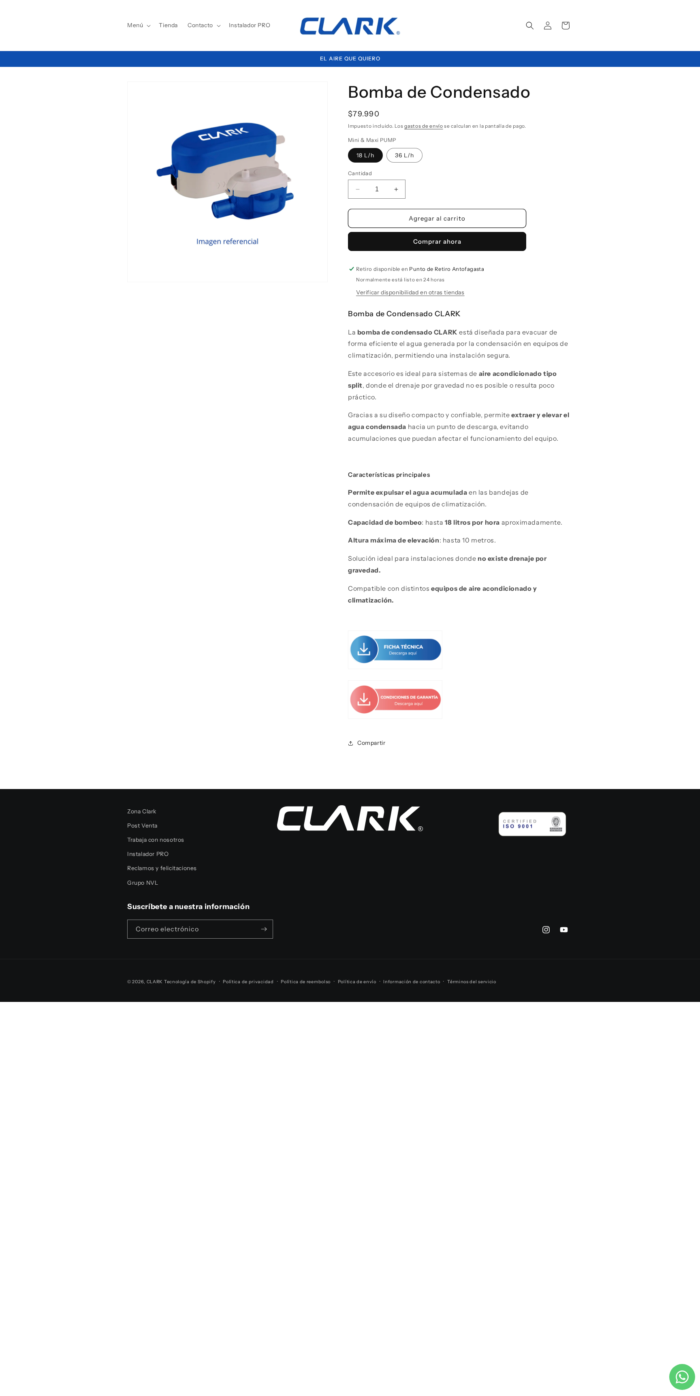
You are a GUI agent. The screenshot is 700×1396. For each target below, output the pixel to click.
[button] (138, 25)
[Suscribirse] (264, 929)
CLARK (155, 981)
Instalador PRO (148, 854)
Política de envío (357, 981)
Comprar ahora (437, 241)
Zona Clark (141, 811)
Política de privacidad (248, 981)
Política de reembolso (306, 981)
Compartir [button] (371, 742)
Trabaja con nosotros (155, 839)
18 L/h (365, 155)
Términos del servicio (471, 981)
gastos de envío (423, 126)
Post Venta (142, 825)
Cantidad (360, 173)
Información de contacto (411, 981)
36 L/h (404, 155)
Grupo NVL (142, 882)
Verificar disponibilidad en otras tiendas (410, 292)
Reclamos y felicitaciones (162, 868)
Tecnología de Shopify (190, 981)
